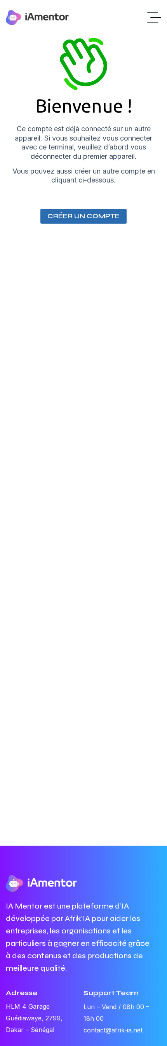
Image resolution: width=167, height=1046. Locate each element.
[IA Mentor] (38, 17)
